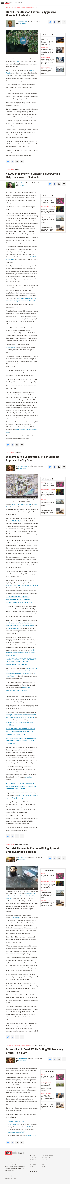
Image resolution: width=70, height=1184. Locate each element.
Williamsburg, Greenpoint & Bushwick (20, 8)
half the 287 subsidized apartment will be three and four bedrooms (18, 690)
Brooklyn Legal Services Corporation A (18, 673)
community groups (13, 628)
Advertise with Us (46, 1157)
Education (17, 169)
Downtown (10, 169)
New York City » (45, 225)
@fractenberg (22, 860)
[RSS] (30, 1166)
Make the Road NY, (21, 671)
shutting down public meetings (21, 504)
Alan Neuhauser (22, 21)
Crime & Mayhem (40, 8)
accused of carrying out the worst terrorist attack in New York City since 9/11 (21, 895)
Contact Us (44, 1159)
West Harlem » (45, 47)
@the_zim (21, 185)
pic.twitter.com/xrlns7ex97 (16, 1132)
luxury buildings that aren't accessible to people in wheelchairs (21, 722)
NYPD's (17, 61)
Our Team (44, 1162)
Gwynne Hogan (22, 466)
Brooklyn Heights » (46, 57)
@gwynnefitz (22, 468)
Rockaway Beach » (46, 67)
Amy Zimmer (21, 183)
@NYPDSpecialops (14, 1124)
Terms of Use (8, 1176)
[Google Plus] (30, 1162)
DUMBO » (43, 199)
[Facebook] (30, 1157)
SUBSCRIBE (35, 1171)
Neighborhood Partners (47, 1155)
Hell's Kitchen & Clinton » (48, 207)
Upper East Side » (46, 1093)
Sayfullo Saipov (15, 918)
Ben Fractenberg (22, 857)
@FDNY (21, 1122)
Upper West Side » (46, 38)
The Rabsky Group (18, 521)
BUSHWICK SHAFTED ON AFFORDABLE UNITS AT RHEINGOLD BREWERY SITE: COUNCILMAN (21, 740)
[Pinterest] (30, 1159)
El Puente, (30, 671)
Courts (16, 844)
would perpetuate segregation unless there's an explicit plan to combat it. (20, 652)
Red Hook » (44, 216)
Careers (43, 1164)
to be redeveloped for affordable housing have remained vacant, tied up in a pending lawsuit (22, 622)
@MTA (29, 1127)
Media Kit (44, 1166)
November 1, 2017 (31, 1135)
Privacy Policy (15, 1176)
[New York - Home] (9, 2)
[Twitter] (30, 1155)
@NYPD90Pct (13, 1122)
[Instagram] (30, 1164)
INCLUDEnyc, (10, 347)
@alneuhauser (22, 23)
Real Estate (18, 452)
